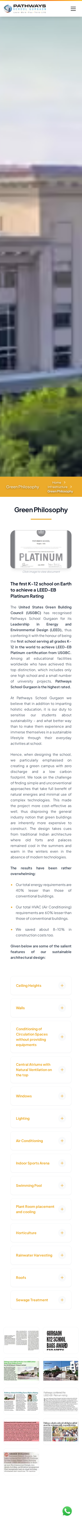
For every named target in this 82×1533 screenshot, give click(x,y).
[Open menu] (73, 9)
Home (56, 482)
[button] (41, 985)
